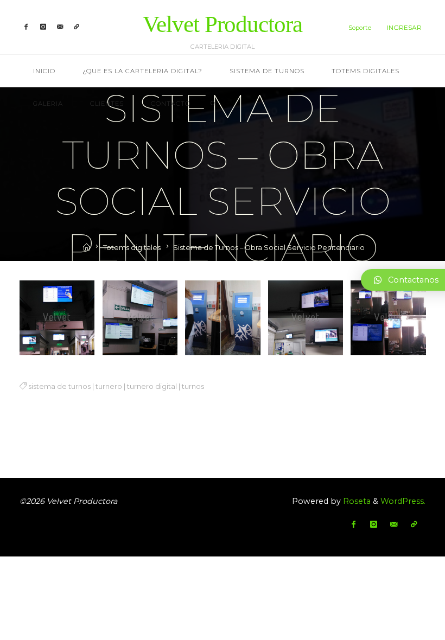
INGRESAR (404, 27)
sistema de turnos (59, 386)
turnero (108, 386)
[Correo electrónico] (60, 27)
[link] (213, 103)
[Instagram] (43, 27)
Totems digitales (132, 248)
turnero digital (151, 386)
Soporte (359, 27)
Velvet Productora (222, 24)
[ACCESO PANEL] (77, 27)
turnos (192, 386)
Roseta (356, 501)
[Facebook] (27, 27)
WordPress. (402, 501)
